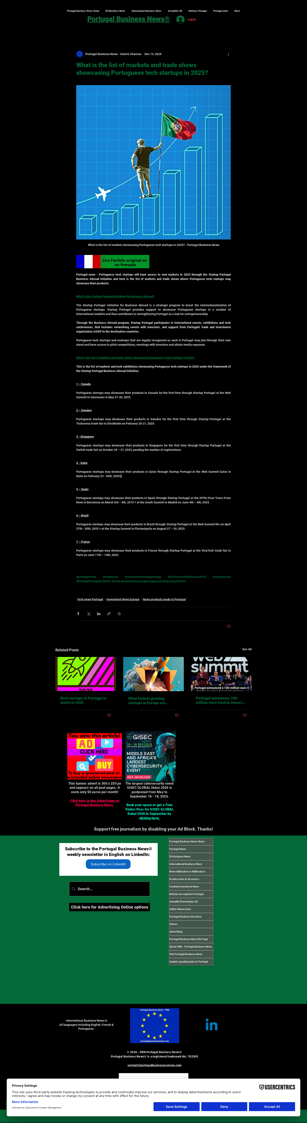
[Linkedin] (211, 1025)
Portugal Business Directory (185, 916)
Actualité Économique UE (183, 901)
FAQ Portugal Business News (185, 954)
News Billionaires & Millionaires (187, 871)
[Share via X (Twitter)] (88, 614)
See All (247, 649)
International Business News (185, 864)
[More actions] (228, 54)
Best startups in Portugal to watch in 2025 (83, 700)
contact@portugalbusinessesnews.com (155, 1065)
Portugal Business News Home (186, 841)
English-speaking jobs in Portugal (188, 961)
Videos (173, 924)
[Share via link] (109, 614)
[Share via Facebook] (78, 614)
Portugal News (177, 849)
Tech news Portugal (90, 599)
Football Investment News (184, 886)
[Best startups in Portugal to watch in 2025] (85, 674)
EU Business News (179, 856)
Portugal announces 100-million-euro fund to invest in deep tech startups (220, 700)
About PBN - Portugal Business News (190, 946)
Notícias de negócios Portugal (186, 894)
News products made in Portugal (164, 599)
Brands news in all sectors (184, 879)
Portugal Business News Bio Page (188, 939)
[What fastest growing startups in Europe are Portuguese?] (153, 674)
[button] (146, 11)
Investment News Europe (123, 599)
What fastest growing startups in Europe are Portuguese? (146, 700)
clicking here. (149, 818)
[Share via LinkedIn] (99, 614)
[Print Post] (119, 614)
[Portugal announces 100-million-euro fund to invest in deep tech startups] (221, 674)
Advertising (176, 931)
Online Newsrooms (180, 909)
